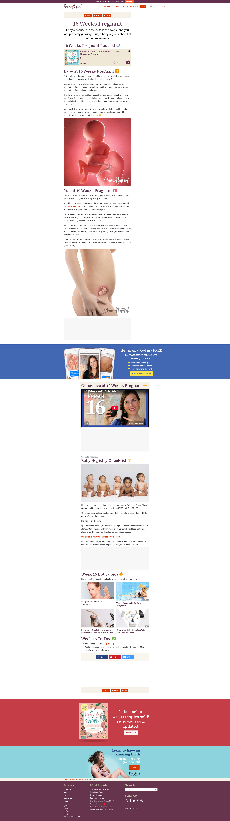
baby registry (108, 643)
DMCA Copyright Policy (72, 816)
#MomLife (133, 6)
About (66, 806)
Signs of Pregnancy (97, 795)
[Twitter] (133, 801)
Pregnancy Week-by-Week (99, 789)
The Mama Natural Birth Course (101, 810)
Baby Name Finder (97, 792)
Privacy (66, 811)
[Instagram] (138, 801)
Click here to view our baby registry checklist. (100, 536)
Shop (144, 6)
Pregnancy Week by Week (76, 779)
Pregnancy (108, 6)
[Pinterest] (141, 801)
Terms (66, 814)
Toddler (124, 6)
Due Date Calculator (97, 798)
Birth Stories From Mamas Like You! (103, 801)
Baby (116, 6)
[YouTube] (127, 801)
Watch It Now (129, 1)
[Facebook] (130, 801)
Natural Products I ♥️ (97, 804)
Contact (66, 808)
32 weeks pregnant (72, 206)
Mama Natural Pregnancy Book (101, 807)
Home (66, 779)
